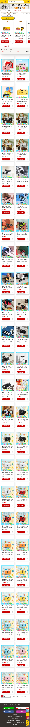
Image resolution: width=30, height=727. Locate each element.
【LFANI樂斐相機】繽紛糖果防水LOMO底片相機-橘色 (7, 554)
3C (5, 10)
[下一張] (29, 32)
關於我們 (6, 704)
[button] (1, 1)
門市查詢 (12, 704)
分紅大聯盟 (17, 704)
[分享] (27, 721)
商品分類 (28, 718)
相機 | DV (10, 10)
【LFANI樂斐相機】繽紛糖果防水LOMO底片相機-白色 (7, 474)
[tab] (8, 18)
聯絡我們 (15, 714)
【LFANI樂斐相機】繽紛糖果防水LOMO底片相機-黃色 (22, 581)
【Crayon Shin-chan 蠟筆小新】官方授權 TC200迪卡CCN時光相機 (22, 394)
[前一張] (1, 32)
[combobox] (14, 1)
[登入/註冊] (25, 2)
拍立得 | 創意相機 (17, 10)
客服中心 (23, 704)
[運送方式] (27, 724)
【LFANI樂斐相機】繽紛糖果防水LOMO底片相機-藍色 (7, 634)
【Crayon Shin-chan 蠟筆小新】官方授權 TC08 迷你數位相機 (7, 101)
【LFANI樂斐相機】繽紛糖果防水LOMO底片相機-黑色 (22, 421)
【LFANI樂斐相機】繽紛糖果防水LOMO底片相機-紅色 (22, 501)
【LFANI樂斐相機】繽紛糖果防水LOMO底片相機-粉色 (22, 661)
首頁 (1, 10)
